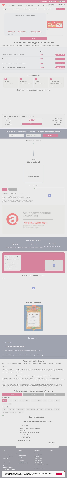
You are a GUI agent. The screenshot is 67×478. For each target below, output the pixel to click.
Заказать (33, 38)
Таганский (56, 409)
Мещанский (40, 409)
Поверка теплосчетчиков (38, 452)
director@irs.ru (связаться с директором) (30, 432)
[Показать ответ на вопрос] (3, 342)
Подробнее (33, 159)
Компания (20, 5)
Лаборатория (15, 9)
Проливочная (36, 456)
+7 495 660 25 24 (61, 4)
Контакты (45, 5)
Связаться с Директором (9, 461)
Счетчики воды (22, 455)
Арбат (4, 409)
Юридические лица (23, 462)
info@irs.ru (22, 430)
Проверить (50, 135)
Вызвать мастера (60, 54)
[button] (49, 195)
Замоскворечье (20, 409)
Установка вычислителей (38, 462)
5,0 (63, 1)
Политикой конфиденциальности (26, 474)
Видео (51, 450)
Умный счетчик (22, 457)
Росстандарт (47, 9)
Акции (38, 5)
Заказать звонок (60, 8)
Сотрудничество (29, 5)
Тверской (5, 412)
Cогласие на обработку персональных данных (9, 470)
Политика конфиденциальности (8, 466)
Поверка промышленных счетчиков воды (41, 464)
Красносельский (31, 409)
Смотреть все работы (33, 185)
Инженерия (27, 9)
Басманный (11, 409)
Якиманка (20, 412)
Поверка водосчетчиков (38, 454)
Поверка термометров (38, 460)
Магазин (37, 9)
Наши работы (52, 452)
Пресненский (48, 409)
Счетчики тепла (22, 452)
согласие (46, 473)
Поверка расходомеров (38, 458)
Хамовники (13, 412)
